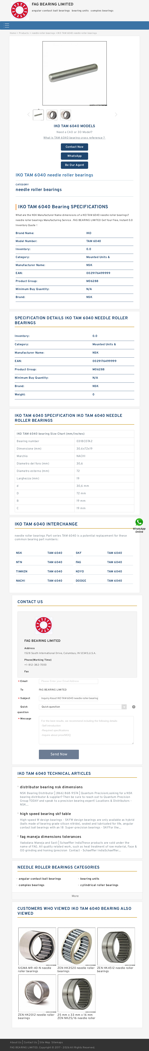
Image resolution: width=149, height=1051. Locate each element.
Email (23, 681)
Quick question (23, 709)
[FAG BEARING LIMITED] (20, 10)
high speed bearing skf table (45, 814)
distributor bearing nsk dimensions (51, 787)
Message (24, 719)
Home (13, 33)
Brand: (20, 297)
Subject (24, 698)
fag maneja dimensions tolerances (50, 837)
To (21, 689)
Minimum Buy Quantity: (32, 289)
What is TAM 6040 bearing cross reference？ (74, 138)
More (75, 896)
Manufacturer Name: (30, 265)
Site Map (44, 1042)
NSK (19, 553)
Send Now (59, 754)
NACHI (20, 581)
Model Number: (26, 241)
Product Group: (26, 281)
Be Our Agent (74, 165)
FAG (78, 562)
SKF (79, 553)
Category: (23, 257)
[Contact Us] (139, 526)
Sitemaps (57, 1042)
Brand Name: (25, 233)
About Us (15, 1042)
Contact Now (75, 147)
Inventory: (23, 249)
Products (24, 33)
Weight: (20, 394)
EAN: (19, 273)
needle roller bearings (43, 33)
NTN (19, 562)
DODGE (81, 581)
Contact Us (30, 1042)
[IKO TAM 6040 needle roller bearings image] (74, 73)
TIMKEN (21, 571)
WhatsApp (74, 156)
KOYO (80, 571)
